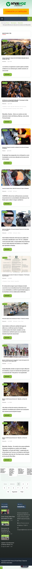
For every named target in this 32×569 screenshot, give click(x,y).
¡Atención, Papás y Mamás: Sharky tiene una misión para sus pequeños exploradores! (21, 471)
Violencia (12, 281)
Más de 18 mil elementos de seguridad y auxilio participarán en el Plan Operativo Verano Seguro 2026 (15, 360)
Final (22, 491)
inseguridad (16, 281)
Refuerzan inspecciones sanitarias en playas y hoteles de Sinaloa (15, 318)
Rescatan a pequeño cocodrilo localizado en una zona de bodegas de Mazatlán (15, 148)
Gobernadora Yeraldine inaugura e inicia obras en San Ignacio (3, 470)
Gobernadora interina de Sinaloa (20, 106)
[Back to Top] (1, 567)
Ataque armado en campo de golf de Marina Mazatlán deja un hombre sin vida (15, 58)
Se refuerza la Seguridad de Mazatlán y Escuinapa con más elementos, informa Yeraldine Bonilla (15, 100)
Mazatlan (5, 106)
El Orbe (4, 510)
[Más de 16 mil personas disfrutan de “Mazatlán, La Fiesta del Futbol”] (16, 389)
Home (7, 23)
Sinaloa (8, 106)
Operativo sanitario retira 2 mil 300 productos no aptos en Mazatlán (15, 188)
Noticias (21, 108)
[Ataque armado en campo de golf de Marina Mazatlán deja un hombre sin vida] (16, 47)
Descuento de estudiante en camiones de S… (6, 530)
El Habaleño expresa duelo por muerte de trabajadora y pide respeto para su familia (16, 275)
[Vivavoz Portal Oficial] (16, 4)
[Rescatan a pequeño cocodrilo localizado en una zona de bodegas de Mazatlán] (16, 136)
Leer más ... (8, 74)
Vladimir (4, 150)
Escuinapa (14, 108)
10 (8, 491)
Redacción (4, 103)
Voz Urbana (5, 522)
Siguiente (14, 491)
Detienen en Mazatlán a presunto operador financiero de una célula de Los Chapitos (15, 230)
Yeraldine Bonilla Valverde (7, 108)
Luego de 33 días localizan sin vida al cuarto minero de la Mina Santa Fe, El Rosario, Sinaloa (11, 472)
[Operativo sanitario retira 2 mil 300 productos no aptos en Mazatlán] (16, 178)
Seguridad (12, 106)
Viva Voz (17, 108)
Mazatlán (20, 23)
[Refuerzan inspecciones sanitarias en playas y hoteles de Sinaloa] (16, 309)
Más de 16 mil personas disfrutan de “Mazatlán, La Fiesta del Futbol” (14, 399)
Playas (22, 321)
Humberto (4, 61)
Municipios (13, 23)
